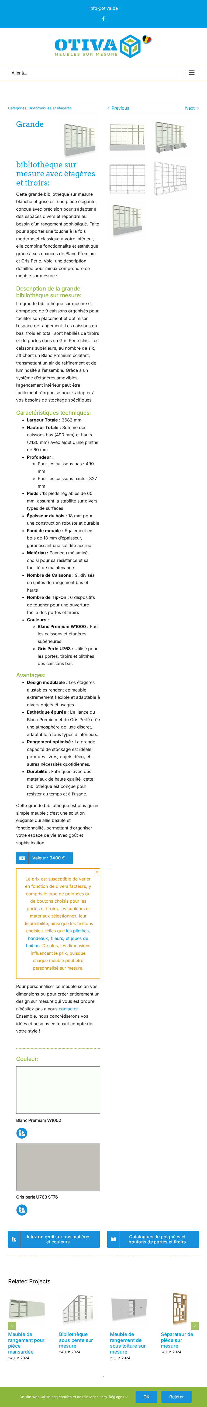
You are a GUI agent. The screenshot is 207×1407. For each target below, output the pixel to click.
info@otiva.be (103, 8)
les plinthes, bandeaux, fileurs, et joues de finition (58, 938)
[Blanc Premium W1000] (58, 1068)
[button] (12, 1326)
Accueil (13, 92)
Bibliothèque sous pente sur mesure (76, 1340)
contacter (68, 1008)
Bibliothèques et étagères (50, 108)
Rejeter (176, 1396)
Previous (120, 108)
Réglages (117, 1397)
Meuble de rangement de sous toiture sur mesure (128, 1343)
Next (190, 108)
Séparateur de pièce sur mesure (177, 1340)
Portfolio (29, 92)
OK (146, 1396)
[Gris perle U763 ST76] (58, 1145)
